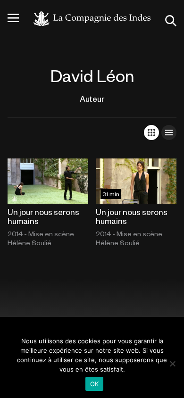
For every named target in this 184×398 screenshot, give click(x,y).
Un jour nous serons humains (43, 216)
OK (94, 384)
